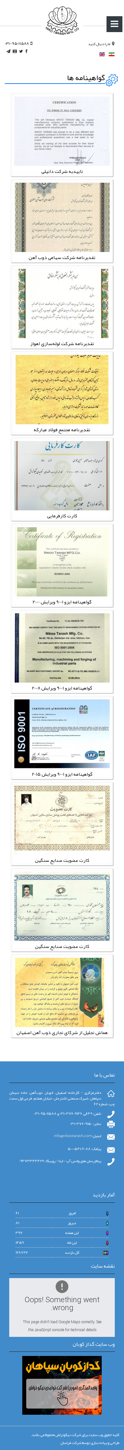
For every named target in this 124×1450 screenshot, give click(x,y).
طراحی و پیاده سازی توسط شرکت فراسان (89, 1443)
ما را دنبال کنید (99, 44)
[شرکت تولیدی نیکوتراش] (62, 21)
